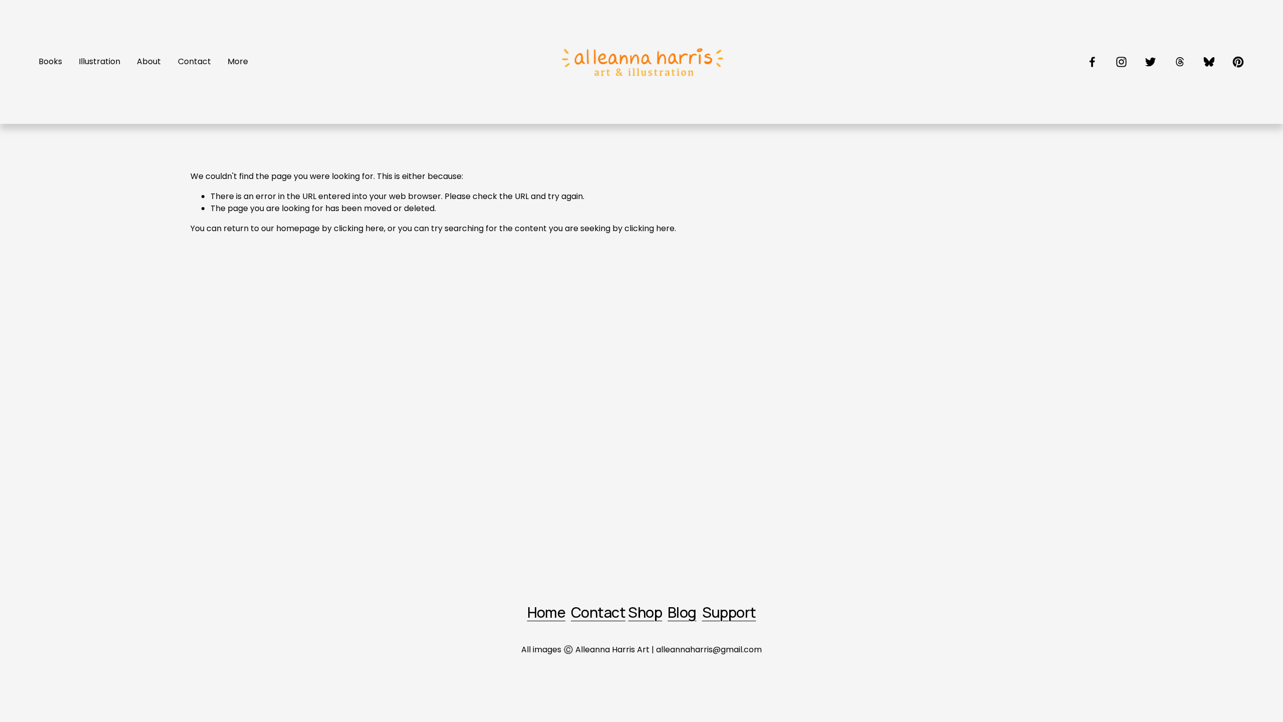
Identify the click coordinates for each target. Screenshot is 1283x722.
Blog (682, 612)
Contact (194, 61)
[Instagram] (1121, 62)
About (149, 61)
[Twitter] (1150, 62)
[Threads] (1180, 62)
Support (729, 612)
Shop (645, 612)
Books (50, 61)
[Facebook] (1092, 62)
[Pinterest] (1238, 62)
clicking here (359, 228)
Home (546, 612)
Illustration (99, 61)
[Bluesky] (1209, 62)
